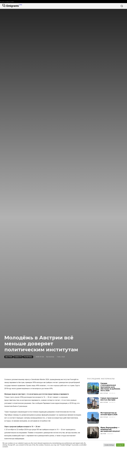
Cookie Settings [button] (109, 445)
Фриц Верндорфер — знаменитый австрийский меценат (110, 429)
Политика (28, 357)
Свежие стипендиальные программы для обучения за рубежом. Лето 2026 (110, 387)
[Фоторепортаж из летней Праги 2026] (93, 418)
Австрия (8, 357)
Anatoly (51, 356)
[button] (122, 6)
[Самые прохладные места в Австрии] (93, 403)
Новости (18, 357)
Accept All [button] (120, 445)
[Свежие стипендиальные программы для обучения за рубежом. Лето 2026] (93, 388)
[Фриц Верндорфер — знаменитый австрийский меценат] (93, 432)
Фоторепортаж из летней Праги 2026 (108, 414)
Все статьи (104, 393)
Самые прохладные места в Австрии (109, 399)
